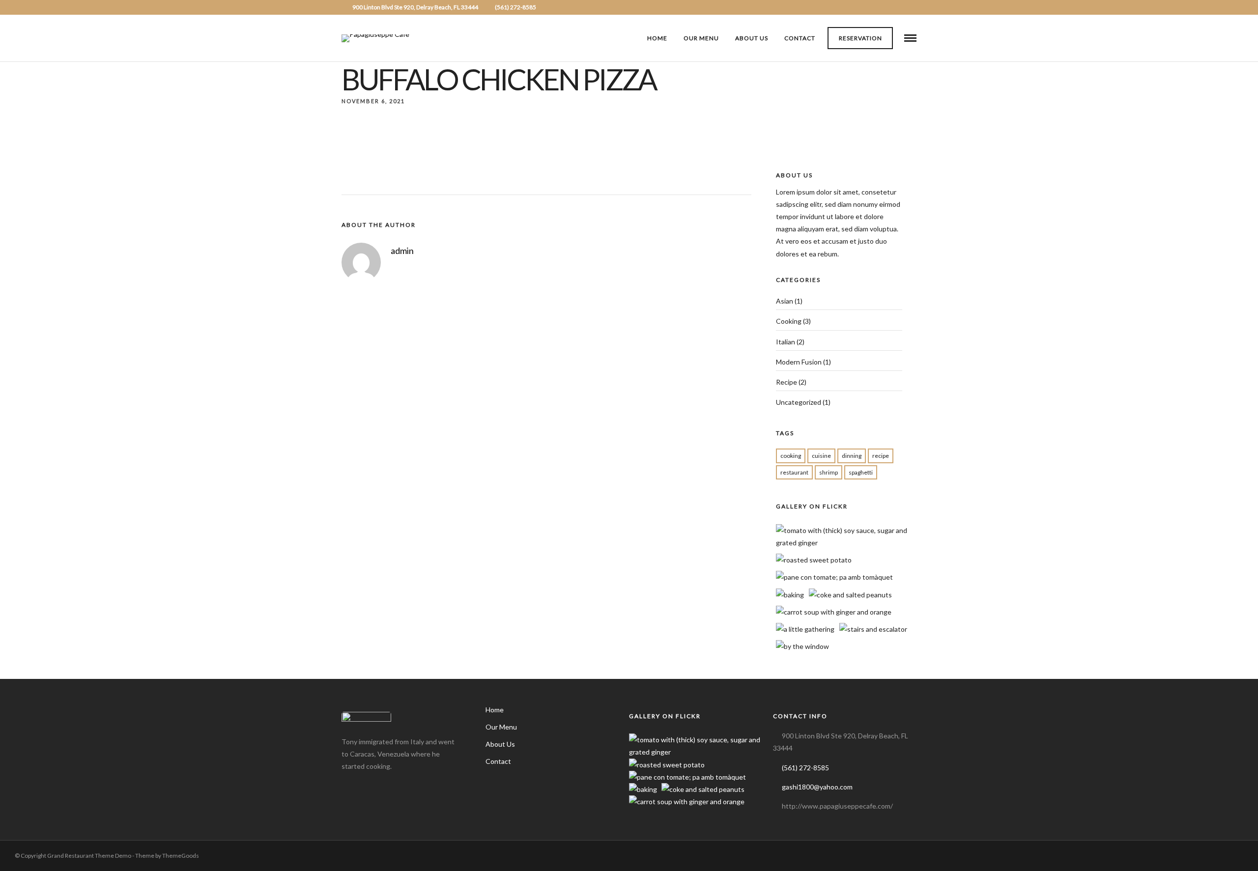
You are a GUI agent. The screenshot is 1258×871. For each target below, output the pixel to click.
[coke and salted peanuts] (850, 594)
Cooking (788, 321)
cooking (790, 455)
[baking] (790, 594)
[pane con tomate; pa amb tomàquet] (834, 577)
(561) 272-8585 (515, 7)
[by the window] (802, 646)
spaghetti (861, 472)
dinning (851, 455)
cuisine (821, 455)
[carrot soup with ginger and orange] (833, 612)
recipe (880, 455)
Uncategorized (798, 402)
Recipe (786, 382)
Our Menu (701, 38)
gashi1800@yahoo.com (817, 787)
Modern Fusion (799, 362)
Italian (785, 341)
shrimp (828, 472)
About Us (751, 38)
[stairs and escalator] (873, 629)
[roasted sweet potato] (814, 560)
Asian (784, 301)
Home (657, 38)
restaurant (794, 472)
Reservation (860, 38)
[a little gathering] (805, 629)
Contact (799, 38)
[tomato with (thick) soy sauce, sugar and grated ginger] (849, 542)
